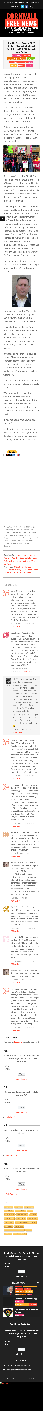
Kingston (29, 1292)
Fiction (29, 1230)
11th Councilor (19, 1226)
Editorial (31, 58)
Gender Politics (10, 1214)
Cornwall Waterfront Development (14, 1230)
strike (19, 543)
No (8, 1069)
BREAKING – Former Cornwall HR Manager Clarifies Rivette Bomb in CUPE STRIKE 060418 (21, 570)
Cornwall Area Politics (17, 58)
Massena (33, 1214)
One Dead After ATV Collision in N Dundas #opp (26, 1297)
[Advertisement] (21, 491)
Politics (29, 65)
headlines (21, 540)
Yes (8, 1066)
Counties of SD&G (21, 1304)
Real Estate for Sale (20, 1233)
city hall (21, 537)
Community (16, 55)
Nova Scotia (9, 1207)
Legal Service (9, 1210)
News (31, 62)
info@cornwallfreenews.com (19, 1369)
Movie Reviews (32, 1218)
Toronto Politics (21, 1210)
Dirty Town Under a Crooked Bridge (26, 1222)
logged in (18, 1042)
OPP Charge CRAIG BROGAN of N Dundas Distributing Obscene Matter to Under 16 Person (26, 1308)
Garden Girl (9, 1226)
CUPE (13, 540)
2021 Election (9, 1222)
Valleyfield (8, 1233)
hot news (29, 540)
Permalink (15, 627)
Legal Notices (29, 1207)
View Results (21, 1079)
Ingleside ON (19, 1292)
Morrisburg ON (20, 1295)
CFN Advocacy (9, 1218)
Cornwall (26, 55)
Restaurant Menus (22, 1214)
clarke (27, 537)
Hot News (23, 62)
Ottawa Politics (21, 1218)
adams (14, 537)
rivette (13, 543)
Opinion (21, 65)
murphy (7, 543)
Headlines (14, 62)
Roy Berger (19, 1207)
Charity (30, 1210)
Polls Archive (11, 1117)
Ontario (13, 65)
